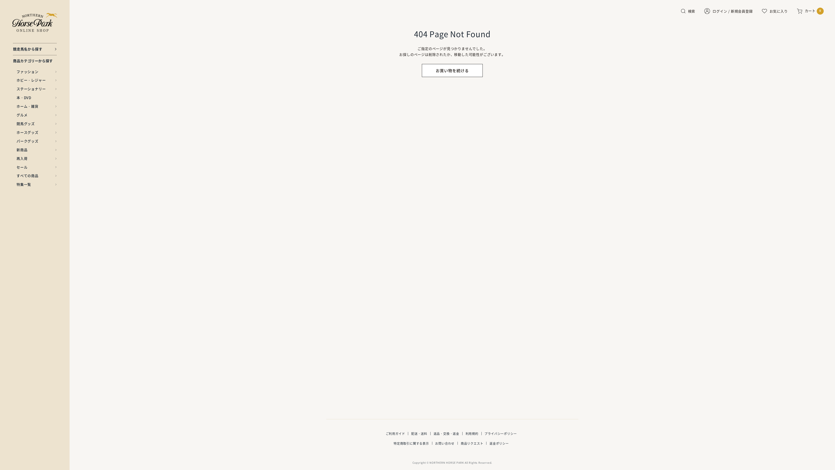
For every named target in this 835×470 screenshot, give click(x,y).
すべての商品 (27, 175)
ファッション (27, 71)
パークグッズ (27, 141)
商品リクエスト (472, 443)
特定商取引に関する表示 (411, 443)
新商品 (22, 149)
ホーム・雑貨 (27, 106)
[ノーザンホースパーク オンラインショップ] (34, 22)
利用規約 (472, 433)
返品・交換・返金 (446, 433)
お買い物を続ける (452, 71)
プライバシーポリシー (500, 433)
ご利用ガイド (395, 433)
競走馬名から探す (27, 49)
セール (22, 167)
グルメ (22, 115)
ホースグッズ (27, 132)
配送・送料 (419, 433)
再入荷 (22, 158)
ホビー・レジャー (31, 80)
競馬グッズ (26, 123)
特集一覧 (24, 184)
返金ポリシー (499, 443)
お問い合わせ (444, 443)
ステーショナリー (31, 88)
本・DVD (24, 97)
